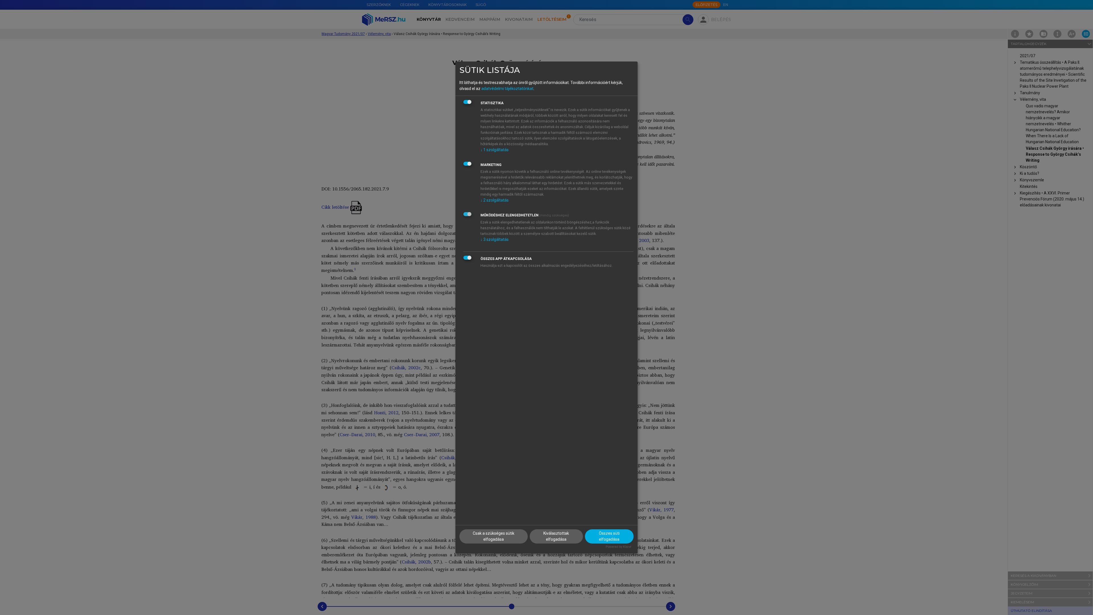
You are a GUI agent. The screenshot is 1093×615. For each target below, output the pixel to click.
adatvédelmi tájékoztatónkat (507, 88)
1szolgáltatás (494, 149)
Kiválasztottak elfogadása (556, 536)
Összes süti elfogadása (609, 536)
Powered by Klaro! (618, 547)
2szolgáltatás (494, 200)
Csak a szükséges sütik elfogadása (493, 536)
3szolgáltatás (494, 239)
